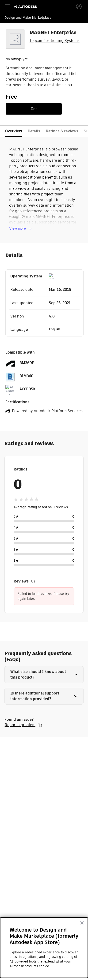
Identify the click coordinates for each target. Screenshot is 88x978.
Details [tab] (34, 131)
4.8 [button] (52, 316)
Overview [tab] (13, 131)
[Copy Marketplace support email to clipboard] (40, 725)
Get (34, 109)
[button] (44, 674)
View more (17, 228)
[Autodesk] (26, 6)
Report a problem (20, 725)
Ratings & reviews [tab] (62, 131)
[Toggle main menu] (7, 6)
